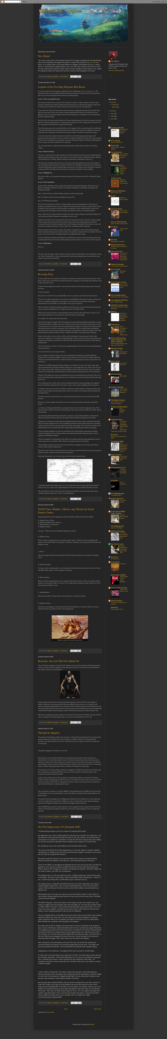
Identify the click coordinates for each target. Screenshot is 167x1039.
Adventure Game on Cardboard (119, 297)
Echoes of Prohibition (116, 528)
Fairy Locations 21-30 (117, 609)
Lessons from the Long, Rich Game (124, 285)
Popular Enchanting (117, 264)
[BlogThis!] (73, 76)
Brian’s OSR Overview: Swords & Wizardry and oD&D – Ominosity (118, 340)
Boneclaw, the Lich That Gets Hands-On (58, 661)
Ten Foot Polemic (116, 152)
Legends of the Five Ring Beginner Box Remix (61, 86)
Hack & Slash (115, 361)
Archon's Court (116, 178)
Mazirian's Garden (117, 348)
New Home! (44, 56)
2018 (112, 116)
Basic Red (114, 434)
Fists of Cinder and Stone (119, 588)
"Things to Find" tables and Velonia (123, 471)
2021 (112, 102)
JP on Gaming (115, 140)
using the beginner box (88, 91)
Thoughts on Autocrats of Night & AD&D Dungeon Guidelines (123, 317)
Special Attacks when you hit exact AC (124, 155)
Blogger (91, 1024)
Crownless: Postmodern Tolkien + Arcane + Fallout (123, 170)
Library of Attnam (116, 209)
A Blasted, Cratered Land (119, 305)
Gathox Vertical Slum (117, 531)
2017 (112, 119)
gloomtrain (114, 607)
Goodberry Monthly (117, 387)
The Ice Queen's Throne (118, 282)
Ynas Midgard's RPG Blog (119, 300)
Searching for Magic (117, 441)
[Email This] (71, 76)
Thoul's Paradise (116, 455)
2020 (112, 111)
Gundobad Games (116, 419)
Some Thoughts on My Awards (119, 223)
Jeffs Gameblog (116, 374)
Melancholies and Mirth (118, 575)
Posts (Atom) (50, 1012)
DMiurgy (113, 312)
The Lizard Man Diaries (118, 295)
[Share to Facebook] (78, 76)
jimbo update (123, 376)
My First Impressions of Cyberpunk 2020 (59, 826)
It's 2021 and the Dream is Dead (123, 458)
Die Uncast (114, 557)
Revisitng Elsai (45, 274)
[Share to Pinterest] (80, 76)
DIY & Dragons (115, 269)
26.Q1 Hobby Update (117, 302)
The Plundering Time (117, 526)
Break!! (113, 196)
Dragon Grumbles (116, 601)
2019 (112, 114)
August (114, 104)
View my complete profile (116, 70)
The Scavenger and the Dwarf (119, 266)
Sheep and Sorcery (117, 165)
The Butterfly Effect (116, 495)
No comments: (64, 76)
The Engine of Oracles (118, 400)
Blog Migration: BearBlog (117, 241)
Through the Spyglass (49, 732)
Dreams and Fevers (117, 498)
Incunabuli (114, 480)
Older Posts (97, 1009)
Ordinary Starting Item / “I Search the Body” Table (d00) (123, 549)
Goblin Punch (115, 325)
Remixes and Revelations (119, 407)
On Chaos (123, 563)
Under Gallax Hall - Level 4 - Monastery (124, 390)
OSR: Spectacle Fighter (122, 410)
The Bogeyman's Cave (118, 467)
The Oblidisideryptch (117, 493)
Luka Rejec (65, 485)
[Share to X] (76, 76)
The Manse (114, 227)
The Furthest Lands (117, 544)
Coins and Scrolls (116, 251)
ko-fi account (94, 62)
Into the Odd (115, 145)
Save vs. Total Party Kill (118, 222)
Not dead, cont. (115, 558)
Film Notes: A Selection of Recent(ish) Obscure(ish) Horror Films (123, 256)
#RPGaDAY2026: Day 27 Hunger (124, 131)
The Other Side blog (117, 127)
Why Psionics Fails (116, 192)
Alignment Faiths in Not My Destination (124, 181)
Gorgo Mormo (115, 562)
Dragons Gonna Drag (118, 245)
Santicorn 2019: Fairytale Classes (124, 516)
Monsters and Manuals (118, 191)
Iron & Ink (114, 240)
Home (66, 1009)
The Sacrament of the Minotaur (123, 351)
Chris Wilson (115, 61)
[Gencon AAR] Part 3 (116, 142)
